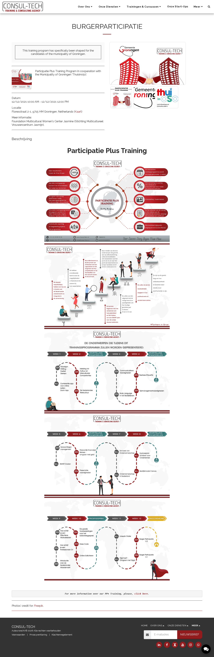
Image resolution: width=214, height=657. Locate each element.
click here (141, 593)
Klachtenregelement (62, 634)
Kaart (78, 111)
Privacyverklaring (38, 634)
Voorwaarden (18, 634)
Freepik (38, 605)
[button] (85, 6)
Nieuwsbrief (189, 634)
